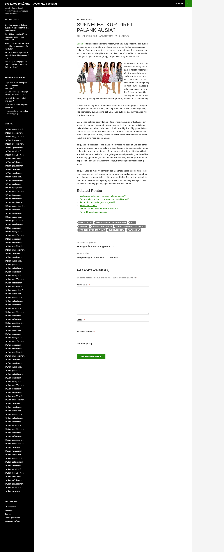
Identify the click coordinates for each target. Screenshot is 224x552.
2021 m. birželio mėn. (13, 199)
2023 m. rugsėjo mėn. (14, 133)
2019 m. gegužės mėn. (14, 286)
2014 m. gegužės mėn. (14, 484)
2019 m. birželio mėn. (13, 283)
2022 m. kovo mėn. (12, 169)
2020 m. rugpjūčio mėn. (14, 235)
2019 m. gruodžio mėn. (14, 265)
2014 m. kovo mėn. (12, 491)
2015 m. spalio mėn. (13, 422)
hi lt (133, 223)
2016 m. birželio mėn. (13, 392)
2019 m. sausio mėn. (13, 294)
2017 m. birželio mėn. (13, 349)
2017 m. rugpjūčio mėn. (14, 341)
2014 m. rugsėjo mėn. (14, 469)
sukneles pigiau (116, 230)
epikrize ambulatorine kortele (111, 223)
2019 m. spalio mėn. (13, 272)
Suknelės (81, 43)
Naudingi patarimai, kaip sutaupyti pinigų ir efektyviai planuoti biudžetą (17, 28)
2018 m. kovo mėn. (12, 327)
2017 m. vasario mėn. (13, 363)
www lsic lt (134, 230)
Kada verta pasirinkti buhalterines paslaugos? (16, 85)
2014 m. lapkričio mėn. (14, 462)
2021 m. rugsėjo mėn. (14, 188)
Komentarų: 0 (125, 36)
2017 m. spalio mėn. (13, 334)
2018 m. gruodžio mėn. (14, 297)
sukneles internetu (102, 226)
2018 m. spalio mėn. (13, 305)
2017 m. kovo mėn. (12, 360)
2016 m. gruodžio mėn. (14, 371)
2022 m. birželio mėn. (13, 162)
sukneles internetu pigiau (92, 230)
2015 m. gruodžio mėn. (14, 414)
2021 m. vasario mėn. (13, 213)
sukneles (83, 226)
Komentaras (83, 284)
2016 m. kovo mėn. (12, 403)
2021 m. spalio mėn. (13, 184)
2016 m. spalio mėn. (13, 378)
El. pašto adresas (86, 331)
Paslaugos (9, 510)
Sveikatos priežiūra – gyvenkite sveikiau (31, 3)
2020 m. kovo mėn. (12, 254)
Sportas (8, 514)
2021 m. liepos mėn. (13, 195)
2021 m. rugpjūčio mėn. (14, 191)
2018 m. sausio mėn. (13, 330)
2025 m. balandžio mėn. (15, 129)
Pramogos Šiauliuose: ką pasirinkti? (95, 245)
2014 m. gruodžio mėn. (14, 458)
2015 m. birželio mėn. (13, 436)
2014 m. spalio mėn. (13, 466)
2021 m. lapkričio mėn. (14, 180)
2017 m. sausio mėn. (13, 367)
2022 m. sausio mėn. (13, 177)
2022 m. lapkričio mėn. (14, 148)
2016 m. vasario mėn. (13, 407)
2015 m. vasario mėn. (13, 451)
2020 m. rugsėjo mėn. (14, 232)
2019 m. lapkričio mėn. (14, 268)
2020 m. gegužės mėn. (14, 246)
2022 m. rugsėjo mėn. (14, 151)
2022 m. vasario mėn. (13, 173)
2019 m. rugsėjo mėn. (14, 275)
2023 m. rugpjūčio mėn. (14, 137)
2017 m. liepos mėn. (13, 345)
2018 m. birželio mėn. (13, 319)
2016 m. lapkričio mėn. (14, 374)
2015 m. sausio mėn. (13, 455)
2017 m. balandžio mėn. (15, 356)
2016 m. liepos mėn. (13, 389)
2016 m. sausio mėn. (13, 411)
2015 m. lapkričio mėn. (14, 418)
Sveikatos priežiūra (12, 521)
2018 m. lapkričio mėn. (14, 301)
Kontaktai (178, 4)
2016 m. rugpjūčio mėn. (14, 385)
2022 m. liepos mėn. (13, 158)
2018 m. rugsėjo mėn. (14, 308)
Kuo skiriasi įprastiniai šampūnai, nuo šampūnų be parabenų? (16, 37)
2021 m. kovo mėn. (12, 210)
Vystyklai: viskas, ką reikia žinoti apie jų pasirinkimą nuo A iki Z (17, 55)
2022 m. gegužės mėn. (14, 166)
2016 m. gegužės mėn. (14, 396)
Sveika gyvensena (12, 518)
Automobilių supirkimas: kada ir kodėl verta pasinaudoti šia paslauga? (17, 46)
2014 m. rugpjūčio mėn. (14, 473)
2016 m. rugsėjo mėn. (14, 381)
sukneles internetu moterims (130, 226)
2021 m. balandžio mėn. (15, 206)
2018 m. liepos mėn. (13, 316)
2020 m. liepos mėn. (13, 239)
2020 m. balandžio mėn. (15, 250)
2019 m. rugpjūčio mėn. (14, 279)
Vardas (81, 319)
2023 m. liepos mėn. (13, 140)
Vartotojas (107, 36)
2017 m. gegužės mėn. (14, 352)
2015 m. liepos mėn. (13, 433)
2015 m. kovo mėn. (12, 447)
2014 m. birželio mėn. (13, 480)
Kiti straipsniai (84, 19)
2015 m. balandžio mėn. (15, 444)
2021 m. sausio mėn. (13, 217)
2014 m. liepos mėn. (13, 477)
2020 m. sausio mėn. (13, 261)
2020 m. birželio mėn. (13, 243)
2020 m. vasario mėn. (13, 257)
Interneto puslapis (85, 343)
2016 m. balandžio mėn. (15, 400)
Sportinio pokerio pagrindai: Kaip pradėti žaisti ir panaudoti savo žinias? (16, 64)
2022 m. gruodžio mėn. (14, 144)
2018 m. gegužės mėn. (14, 323)
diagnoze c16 (85, 223)
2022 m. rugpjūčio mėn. (14, 155)
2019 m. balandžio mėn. (15, 290)
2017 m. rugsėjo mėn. (14, 338)
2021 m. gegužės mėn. (14, 202)
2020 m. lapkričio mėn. (14, 224)
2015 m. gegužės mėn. (14, 440)
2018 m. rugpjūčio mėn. (14, 312)
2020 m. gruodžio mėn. (14, 221)
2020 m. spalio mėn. (13, 228)
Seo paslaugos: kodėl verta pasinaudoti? (98, 256)
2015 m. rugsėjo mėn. (14, 425)
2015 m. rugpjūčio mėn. (14, 429)
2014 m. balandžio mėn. (15, 488)
